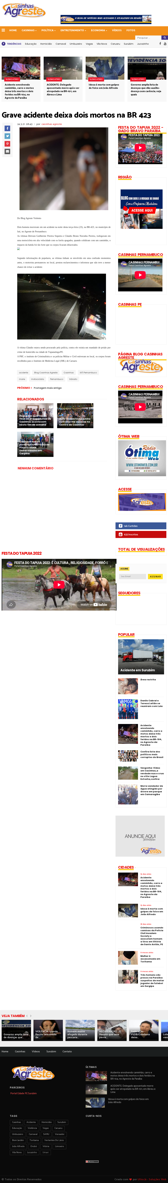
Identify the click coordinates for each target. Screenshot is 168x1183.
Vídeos (117, 30)
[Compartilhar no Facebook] (7, 128)
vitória (46, 1146)
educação (17, 1128)
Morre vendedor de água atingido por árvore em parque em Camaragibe (151, 790)
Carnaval (61, 43)
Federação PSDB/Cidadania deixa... (140, 1034)
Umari (46, 1152)
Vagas (89, 43)
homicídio (47, 1122)
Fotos (130, 30)
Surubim (128, 43)
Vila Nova (102, 43)
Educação (31, 43)
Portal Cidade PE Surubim (23, 1093)
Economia (98, 30)
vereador (59, 1134)
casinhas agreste (52, 124)
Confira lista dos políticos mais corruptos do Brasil (151, 754)
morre (22, 379)
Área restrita (148, 679)
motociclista (37, 379)
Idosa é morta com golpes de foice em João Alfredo (104, 86)
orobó (33, 1146)
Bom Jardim (18, 1140)
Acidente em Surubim (137, 670)
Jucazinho (143, 43)
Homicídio (46, 43)
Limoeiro (59, 1146)
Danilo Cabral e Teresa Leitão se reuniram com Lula (151, 703)
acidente (23, 372)
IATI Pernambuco (88, 372)
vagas (46, 1128)
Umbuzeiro (76, 43)
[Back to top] (160, 1175)
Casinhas (28, 30)
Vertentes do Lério (54, 1140)
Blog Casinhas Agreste (45, 372)
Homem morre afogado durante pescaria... (77, 1034)
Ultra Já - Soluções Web (152, 1179)
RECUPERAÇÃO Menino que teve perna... (109, 1034)
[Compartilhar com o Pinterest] (7, 144)
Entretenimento (72, 30)
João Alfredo (18, 1146)
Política (47, 30)
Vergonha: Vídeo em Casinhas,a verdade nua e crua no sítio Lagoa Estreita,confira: (152, 773)
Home (13, 30)
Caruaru (115, 43)
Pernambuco (56, 379)
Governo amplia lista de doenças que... (16, 1036)
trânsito (73, 379)
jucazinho (32, 1152)
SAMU (46, 1134)
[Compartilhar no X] (7, 136)
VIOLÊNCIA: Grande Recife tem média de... (46, 1034)
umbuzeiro (17, 1134)
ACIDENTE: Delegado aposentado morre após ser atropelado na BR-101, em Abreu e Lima (63, 90)
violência (32, 1128)
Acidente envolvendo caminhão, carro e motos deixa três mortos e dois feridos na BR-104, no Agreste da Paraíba (19, 91)
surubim (61, 1122)
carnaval (33, 1134)
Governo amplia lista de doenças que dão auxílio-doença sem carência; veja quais (146, 90)
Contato (67, 1051)
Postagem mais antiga (48, 388)
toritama (34, 1140)
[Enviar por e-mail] (7, 151)
